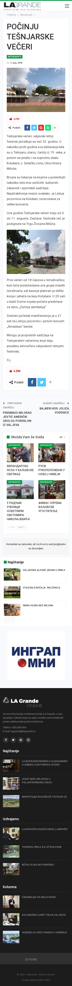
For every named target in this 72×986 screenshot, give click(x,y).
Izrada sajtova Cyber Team (36, 980)
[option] (36, 592)
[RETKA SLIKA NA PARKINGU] (11, 869)
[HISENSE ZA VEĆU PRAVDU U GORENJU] (11, 937)
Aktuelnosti (14, 57)
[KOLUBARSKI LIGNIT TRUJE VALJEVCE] (11, 919)
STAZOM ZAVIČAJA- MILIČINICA (41, 587)
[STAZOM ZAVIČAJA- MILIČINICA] (12, 592)
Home (33, 959)
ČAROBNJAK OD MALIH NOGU (39, 897)
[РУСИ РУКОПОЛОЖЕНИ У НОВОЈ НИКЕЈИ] (51, 452)
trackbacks (42, 544)
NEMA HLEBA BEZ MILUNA (38, 605)
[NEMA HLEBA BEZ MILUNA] (12, 610)
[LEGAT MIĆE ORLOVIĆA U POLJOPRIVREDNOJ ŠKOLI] (11, 783)
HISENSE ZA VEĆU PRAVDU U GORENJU (44, 932)
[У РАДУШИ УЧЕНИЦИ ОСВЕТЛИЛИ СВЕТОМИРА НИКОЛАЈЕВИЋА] (20, 489)
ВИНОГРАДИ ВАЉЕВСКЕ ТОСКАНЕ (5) (44, 796)
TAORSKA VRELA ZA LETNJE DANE (41, 846)
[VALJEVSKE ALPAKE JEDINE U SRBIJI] (12, 574)
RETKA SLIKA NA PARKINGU (38, 864)
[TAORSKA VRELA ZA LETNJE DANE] (11, 851)
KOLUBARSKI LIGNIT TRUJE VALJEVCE (44, 914)
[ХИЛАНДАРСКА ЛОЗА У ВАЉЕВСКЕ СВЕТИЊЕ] (20, 452)
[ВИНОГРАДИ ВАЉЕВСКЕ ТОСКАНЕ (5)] (11, 801)
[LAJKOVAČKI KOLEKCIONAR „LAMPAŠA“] (11, 833)
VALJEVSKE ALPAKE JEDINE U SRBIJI (44, 570)
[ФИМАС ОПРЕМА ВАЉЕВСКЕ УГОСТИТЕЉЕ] (51, 489)
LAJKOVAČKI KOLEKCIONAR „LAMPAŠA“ (45, 829)
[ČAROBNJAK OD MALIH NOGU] (11, 901)
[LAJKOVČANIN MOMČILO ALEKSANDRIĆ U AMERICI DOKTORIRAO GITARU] (11, 766)
